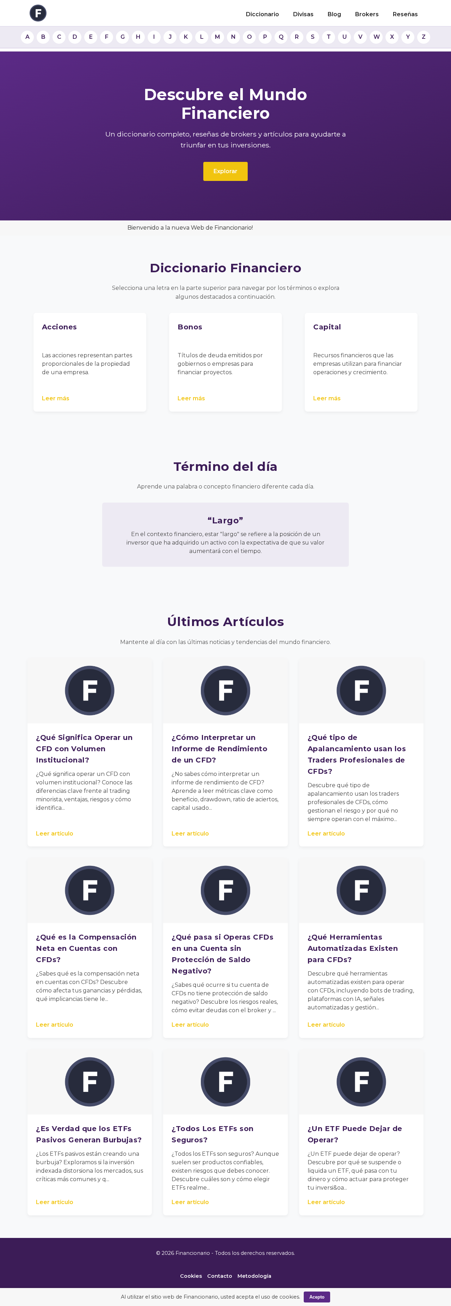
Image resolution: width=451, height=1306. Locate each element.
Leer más (55, 398)
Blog (334, 14)
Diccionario (262, 14)
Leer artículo (54, 833)
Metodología (254, 1276)
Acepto (317, 1297)
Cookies (191, 1276)
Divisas (303, 14)
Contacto (219, 1276)
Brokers (367, 14)
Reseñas (405, 14)
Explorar (225, 171)
